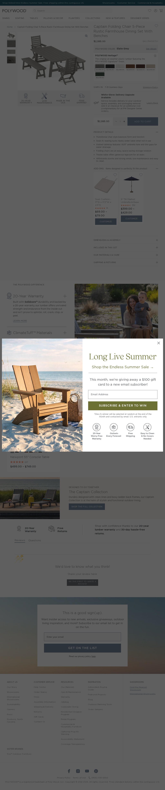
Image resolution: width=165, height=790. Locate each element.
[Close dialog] (158, 343)
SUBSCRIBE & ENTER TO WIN (123, 405)
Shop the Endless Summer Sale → (123, 367)
